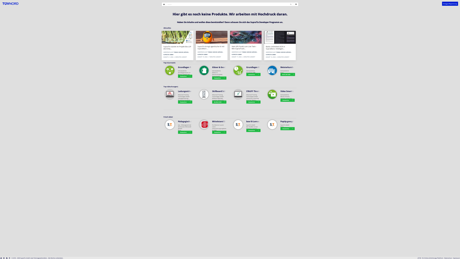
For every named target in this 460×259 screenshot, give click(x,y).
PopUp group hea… (289, 121)
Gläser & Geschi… (220, 67)
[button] (190, 76)
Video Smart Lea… (289, 91)
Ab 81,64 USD (286, 74)
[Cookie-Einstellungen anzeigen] (7, 258)
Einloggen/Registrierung (450, 4)
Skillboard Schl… (220, 91)
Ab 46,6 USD (217, 102)
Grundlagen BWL (254, 67)
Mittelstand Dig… (220, 121)
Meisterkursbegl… (289, 67)
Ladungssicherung (187, 91)
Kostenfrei (183, 76)
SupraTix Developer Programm (264, 22)
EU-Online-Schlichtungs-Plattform (432, 258)
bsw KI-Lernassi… (254, 121)
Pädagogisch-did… (186, 121)
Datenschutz (448, 258)
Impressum (456, 258)
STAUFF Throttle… (254, 91)
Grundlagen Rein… (187, 67)
